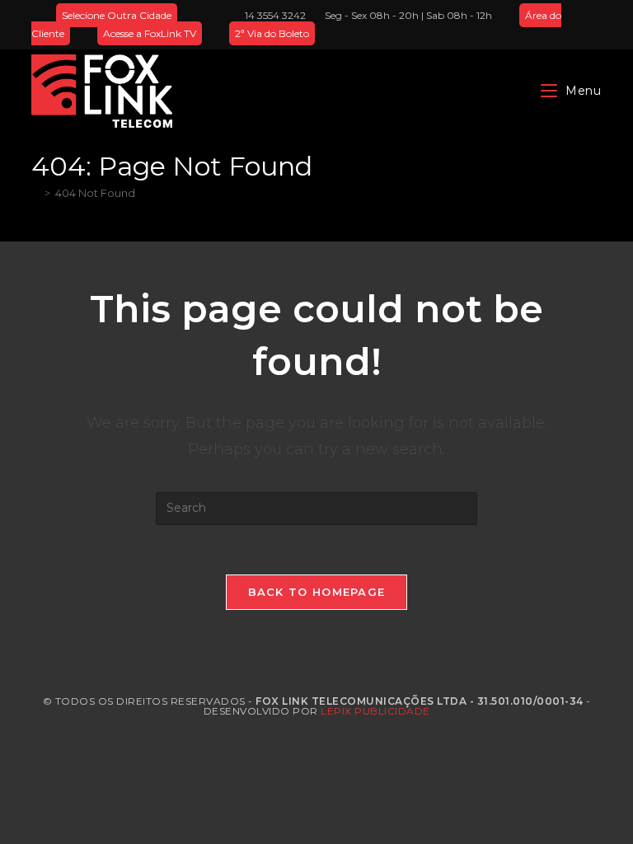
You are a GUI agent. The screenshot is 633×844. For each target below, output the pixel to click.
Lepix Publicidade (375, 711)
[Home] (35, 192)
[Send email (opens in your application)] (595, 24)
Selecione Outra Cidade (116, 15)
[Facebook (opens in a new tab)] (559, 24)
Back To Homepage (317, 591)
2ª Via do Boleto (272, 33)
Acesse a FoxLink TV (149, 33)
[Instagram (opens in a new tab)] (578, 24)
